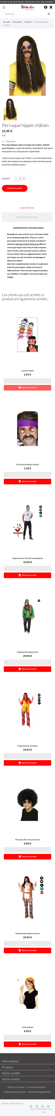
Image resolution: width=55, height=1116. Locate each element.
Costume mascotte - (37, 1087)
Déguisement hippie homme (27, 933)
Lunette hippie (27, 370)
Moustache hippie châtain (27, 464)
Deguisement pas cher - (16, 1091)
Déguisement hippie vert (27, 652)
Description (27, 208)
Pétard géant (27, 1027)
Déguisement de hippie (27, 746)
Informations (10, 1061)
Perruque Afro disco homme (27, 839)
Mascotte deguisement (39, 1091)
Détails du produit (27, 217)
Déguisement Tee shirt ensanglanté (27, 558)
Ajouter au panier (14, 188)
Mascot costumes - (17, 1087)
